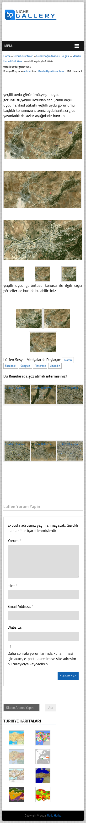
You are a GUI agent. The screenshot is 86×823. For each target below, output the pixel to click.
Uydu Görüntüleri (23, 56)
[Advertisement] (45, 33)
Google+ (25, 365)
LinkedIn (55, 365)
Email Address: (20, 606)
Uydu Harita (54, 815)
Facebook (10, 365)
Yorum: (14, 540)
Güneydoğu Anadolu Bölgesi (53, 56)
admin (27, 71)
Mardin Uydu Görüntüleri (51, 71)
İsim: (12, 585)
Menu (8, 46)
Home (7, 56)
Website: (15, 627)
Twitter (68, 360)
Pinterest (40, 365)
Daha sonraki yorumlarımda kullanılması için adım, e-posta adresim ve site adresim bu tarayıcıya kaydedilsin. (42, 658)
